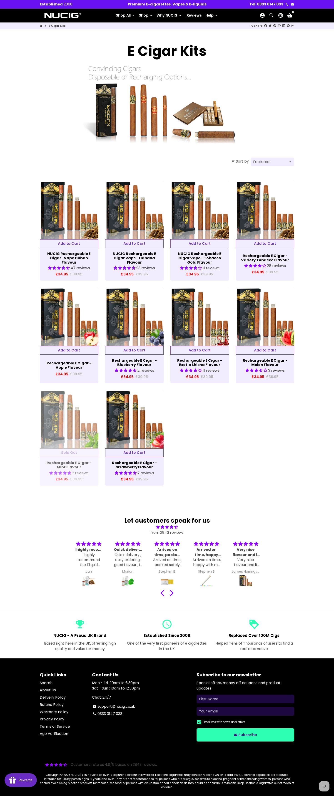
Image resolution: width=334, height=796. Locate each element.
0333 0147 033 (107, 713)
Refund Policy (52, 704)
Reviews (194, 15)
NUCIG (75, 775)
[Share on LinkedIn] (283, 26)
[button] (59, 268)
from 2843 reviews (167, 532)
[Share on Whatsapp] (279, 26)
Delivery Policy (53, 697)
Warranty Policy (54, 711)
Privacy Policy (52, 719)
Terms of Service (55, 726)
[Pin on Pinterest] (274, 26)
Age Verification (54, 733)
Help (211, 15)
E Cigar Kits (57, 26)
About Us (48, 690)
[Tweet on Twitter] (270, 26)
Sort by (240, 161)
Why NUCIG (169, 15)
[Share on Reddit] (288, 26)
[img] (167, 527)
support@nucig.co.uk (113, 706)
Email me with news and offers (224, 722)
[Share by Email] (293, 26)
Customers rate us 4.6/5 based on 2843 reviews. (114, 764)
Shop (146, 15)
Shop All (125, 15)
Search (46, 682)
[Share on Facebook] (265, 26)
